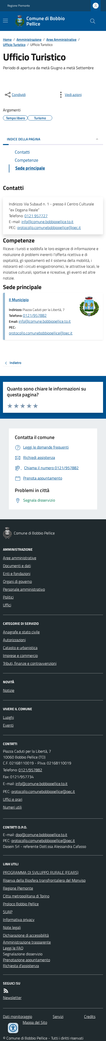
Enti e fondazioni (16, 573)
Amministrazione (29, 39)
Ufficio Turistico (14, 44)
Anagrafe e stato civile (21, 632)
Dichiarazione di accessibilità (26, 935)
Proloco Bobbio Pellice (21, 904)
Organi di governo (17, 581)
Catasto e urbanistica (20, 648)
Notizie (8, 690)
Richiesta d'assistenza (21, 966)
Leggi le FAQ (13, 948)
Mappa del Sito (35, 1022)
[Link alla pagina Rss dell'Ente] (6, 991)
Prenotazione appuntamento (26, 960)
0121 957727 (36, 216)
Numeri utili (12, 807)
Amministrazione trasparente (27, 942)
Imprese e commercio (20, 655)
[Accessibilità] (13, 1028)
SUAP (7, 912)
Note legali (12, 927)
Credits (89, 1016)
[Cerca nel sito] (91, 21)
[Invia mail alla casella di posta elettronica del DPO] (41, 835)
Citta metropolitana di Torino (26, 896)
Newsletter (12, 998)
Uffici (7, 605)
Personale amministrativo (24, 589)
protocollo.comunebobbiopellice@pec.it (49, 227)
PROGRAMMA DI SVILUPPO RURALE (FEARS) (40, 872)
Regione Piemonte (18, 5)
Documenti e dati (17, 566)
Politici (8, 597)
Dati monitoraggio (17, 1016)
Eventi (8, 725)
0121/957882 (35, 315)
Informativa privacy (19, 919)
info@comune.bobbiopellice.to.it (47, 222)
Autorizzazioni (14, 640)
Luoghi (8, 717)
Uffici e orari (12, 799)
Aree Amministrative (61, 39)
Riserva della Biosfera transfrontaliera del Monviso (44, 880)
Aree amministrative (19, 558)
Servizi (58, 1016)
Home (7, 39)
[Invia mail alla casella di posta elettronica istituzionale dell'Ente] (42, 783)
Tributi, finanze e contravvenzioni (29, 663)
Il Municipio (19, 300)
